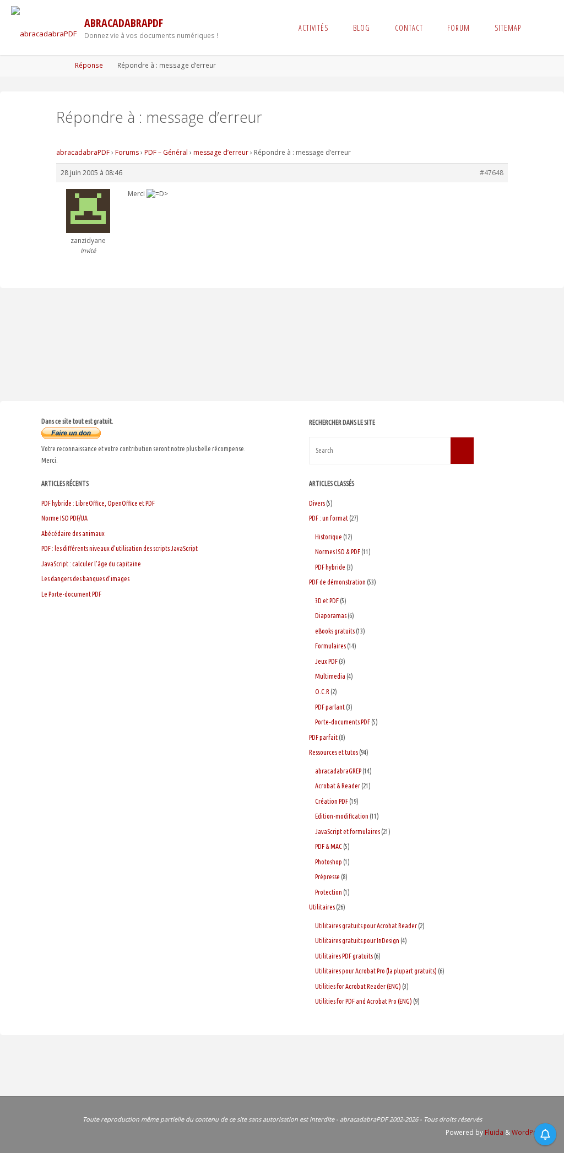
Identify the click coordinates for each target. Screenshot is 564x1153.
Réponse (89, 65)
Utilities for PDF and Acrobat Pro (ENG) (363, 1001)
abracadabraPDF (123, 22)
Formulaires (330, 645)
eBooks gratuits (335, 631)
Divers (317, 503)
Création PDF (331, 801)
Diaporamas (330, 615)
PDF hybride (330, 567)
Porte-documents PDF (342, 722)
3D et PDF (327, 600)
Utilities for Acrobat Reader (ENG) (358, 986)
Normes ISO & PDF (337, 551)
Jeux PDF (326, 661)
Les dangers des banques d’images (85, 578)
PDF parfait (323, 737)
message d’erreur (220, 152)
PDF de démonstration (337, 582)
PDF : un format (328, 518)
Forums (127, 152)
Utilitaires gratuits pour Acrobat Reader (366, 925)
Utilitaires (322, 907)
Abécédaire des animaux (73, 533)
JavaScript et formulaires (347, 831)
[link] (542, 27)
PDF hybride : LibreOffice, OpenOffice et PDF (98, 503)
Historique (328, 536)
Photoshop (328, 861)
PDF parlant (330, 707)
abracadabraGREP (338, 771)
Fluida (493, 1132)
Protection (328, 892)
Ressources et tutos (333, 752)
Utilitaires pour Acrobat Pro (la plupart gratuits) (376, 971)
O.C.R (322, 691)
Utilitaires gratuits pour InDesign (357, 940)
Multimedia (330, 676)
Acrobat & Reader (337, 785)
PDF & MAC (328, 846)
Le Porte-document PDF (71, 594)
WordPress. (530, 1132)
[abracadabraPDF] (44, 28)
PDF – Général (166, 152)
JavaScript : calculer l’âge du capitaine (91, 563)
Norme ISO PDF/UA (64, 518)
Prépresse (327, 876)
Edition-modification (341, 816)
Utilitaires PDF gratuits (344, 956)
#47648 (491, 172)
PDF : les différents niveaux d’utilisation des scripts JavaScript (119, 548)
